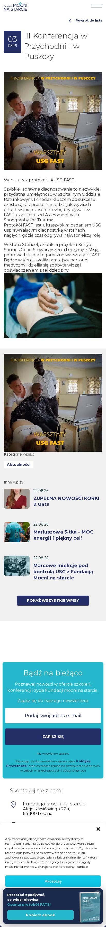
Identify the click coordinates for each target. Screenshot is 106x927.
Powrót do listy (89, 20)
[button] (98, 829)
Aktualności (18, 464)
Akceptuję (53, 881)
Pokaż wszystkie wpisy (53, 600)
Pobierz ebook (40, 915)
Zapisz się (53, 736)
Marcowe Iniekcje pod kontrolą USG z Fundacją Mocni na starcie (63, 572)
